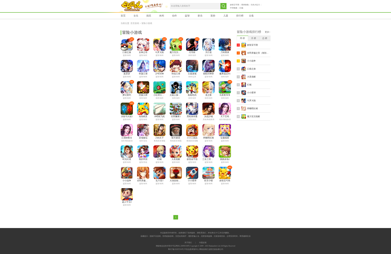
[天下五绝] (225, 109)
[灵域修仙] (143, 130)
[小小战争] (127, 173)
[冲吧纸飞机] (159, 109)
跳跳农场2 (225, 159)
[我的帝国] (143, 151)
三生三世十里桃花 (210, 159)
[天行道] (208, 44)
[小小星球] (192, 173)
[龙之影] (208, 87)
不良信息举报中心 (191, 249)
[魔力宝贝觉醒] (176, 44)
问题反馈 (202, 242)
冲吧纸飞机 (159, 116)
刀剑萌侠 (225, 52)
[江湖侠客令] (127, 130)
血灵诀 (127, 74)
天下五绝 (225, 116)
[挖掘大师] (143, 87)
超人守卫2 (127, 202)
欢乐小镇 (208, 180)
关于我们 (188, 242)
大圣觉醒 (176, 159)
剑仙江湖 (176, 74)
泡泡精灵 (143, 116)
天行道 (208, 52)
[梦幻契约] (127, 87)
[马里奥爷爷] (225, 87)
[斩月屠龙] (176, 130)
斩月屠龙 (176, 138)
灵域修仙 (143, 138)
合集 (251, 15)
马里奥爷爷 (224, 95)
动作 (174, 15)
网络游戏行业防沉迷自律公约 (211, 249)
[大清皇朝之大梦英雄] (176, 173)
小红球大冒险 (159, 95)
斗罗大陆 (159, 52)
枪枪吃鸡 (192, 95)
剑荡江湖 (143, 74)
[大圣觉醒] (176, 151)
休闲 (161, 15)
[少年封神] (159, 66)
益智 (187, 15)
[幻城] (159, 151)
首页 (123, 15)
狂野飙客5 (176, 116)
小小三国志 (192, 138)
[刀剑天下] (159, 130)
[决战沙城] (208, 109)
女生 (135, 15)
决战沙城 (208, 116)
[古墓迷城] (192, 66)
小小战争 (126, 180)
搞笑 (148, 15)
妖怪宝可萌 (234, 5)
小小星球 (192, 180)
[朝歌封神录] (208, 66)
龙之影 (208, 95)
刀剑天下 (159, 138)
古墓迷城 (192, 74)
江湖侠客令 (126, 138)
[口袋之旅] (127, 44)
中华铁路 (233, 8)
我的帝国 (143, 159)
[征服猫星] (225, 130)
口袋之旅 (126, 52)
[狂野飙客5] (176, 109)
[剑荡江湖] (143, 66)
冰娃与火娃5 (127, 116)
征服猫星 (225, 138)
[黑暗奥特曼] (192, 109)
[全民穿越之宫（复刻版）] (143, 173)
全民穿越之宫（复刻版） (149, 180)
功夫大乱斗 (255, 5)
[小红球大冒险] (159, 87)
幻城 (241, 8)
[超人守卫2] (127, 194)
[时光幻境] (127, 151)
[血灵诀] (127, 66)
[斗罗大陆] (159, 44)
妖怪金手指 (192, 159)
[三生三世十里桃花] (208, 151)
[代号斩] (192, 44)
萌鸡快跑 (245, 5)
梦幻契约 (126, 95)
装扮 (212, 15)
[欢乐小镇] (208, 173)
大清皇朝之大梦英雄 (179, 180)
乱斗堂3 (159, 180)
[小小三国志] (192, 130)
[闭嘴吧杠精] (208, 130)
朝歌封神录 (208, 74)
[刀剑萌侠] (225, 44)
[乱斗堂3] (159, 173)
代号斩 (192, 52)
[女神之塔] (143, 44)
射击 (200, 15)
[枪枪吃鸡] (192, 87)
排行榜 (239, 15)
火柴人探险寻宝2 (178, 95)
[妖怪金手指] (192, 151)
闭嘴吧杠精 (208, 138)
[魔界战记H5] (225, 66)
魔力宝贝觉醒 (176, 52)
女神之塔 (143, 52)
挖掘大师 (143, 95)
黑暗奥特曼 (192, 116)
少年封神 (159, 74)
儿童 (225, 15)
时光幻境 (126, 159)
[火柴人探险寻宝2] (176, 87)
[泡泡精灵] (143, 109)
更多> (267, 32)
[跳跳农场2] (225, 151)
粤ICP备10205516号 (176, 249)
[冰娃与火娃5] (127, 109)
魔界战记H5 (224, 74)
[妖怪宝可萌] (225, 173)
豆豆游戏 (132, 6)
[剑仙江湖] (176, 66)
